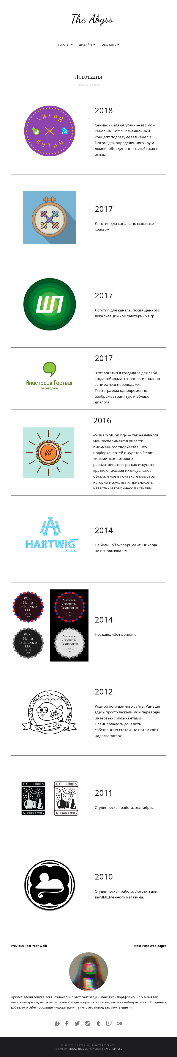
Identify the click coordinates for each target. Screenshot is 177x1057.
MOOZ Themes (78, 1048)
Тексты (64, 45)
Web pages (150, 946)
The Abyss (92, 19)
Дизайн (86, 45)
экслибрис (144, 807)
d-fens (96, 85)
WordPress (114, 1048)
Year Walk (29, 946)
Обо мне (109, 45)
